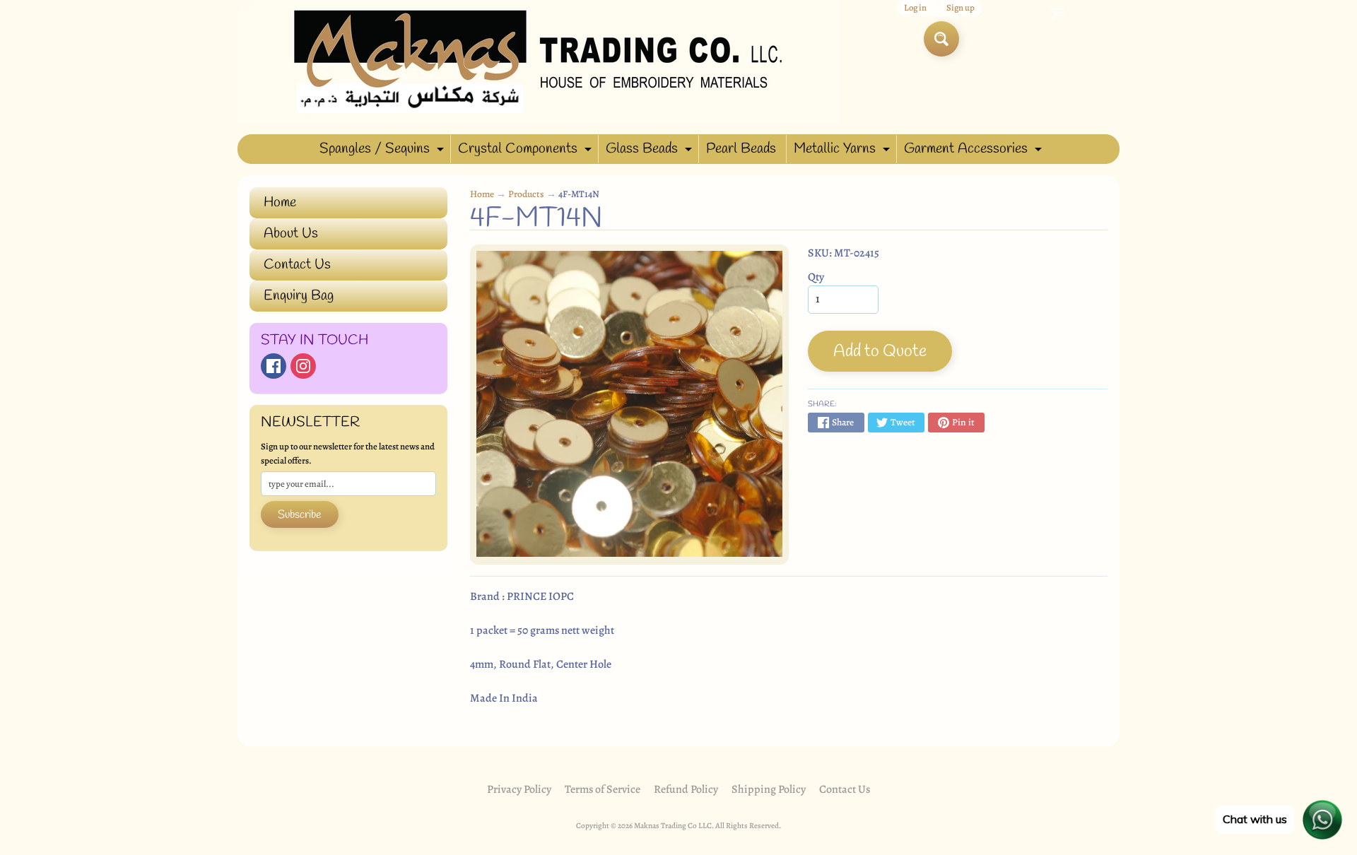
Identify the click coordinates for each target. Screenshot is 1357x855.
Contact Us (297, 264)
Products (526, 194)
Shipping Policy (769, 789)
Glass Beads (650, 151)
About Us (291, 233)
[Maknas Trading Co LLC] (537, 61)
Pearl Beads (741, 148)
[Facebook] (273, 366)
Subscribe (300, 514)
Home (280, 202)
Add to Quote (880, 352)
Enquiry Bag (299, 295)
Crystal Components (526, 151)
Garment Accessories (974, 151)
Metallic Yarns (843, 151)
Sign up (960, 8)
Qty (816, 277)
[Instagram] (303, 366)
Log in (915, 8)
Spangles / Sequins (383, 151)
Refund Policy (686, 789)
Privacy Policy (519, 789)
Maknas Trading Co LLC (673, 825)
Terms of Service (602, 789)
